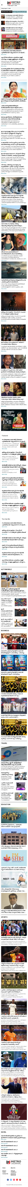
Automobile (6, 569)
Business (5, 631)
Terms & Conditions (13, 1171)
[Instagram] (14, 1180)
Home (3, 1168)
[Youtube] (17, 1180)
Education (5, 804)
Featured (5, 436)
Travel (4, 743)
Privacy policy (4, 1171)
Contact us (5, 1173)
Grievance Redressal (13, 1174)
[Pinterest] (20, 1180)
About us (13, 1168)
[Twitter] (11, 1180)
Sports (4, 917)
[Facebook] (8, 1180)
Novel (3, 1132)
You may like (6, 519)
